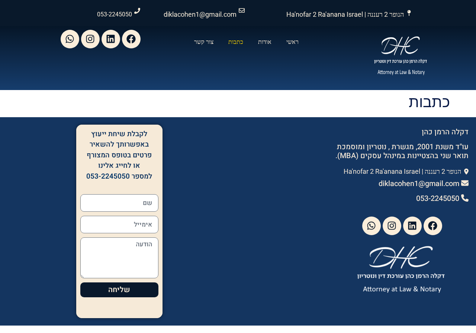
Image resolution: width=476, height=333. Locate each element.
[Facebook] (131, 39)
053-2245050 (114, 14)
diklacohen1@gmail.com (200, 14)
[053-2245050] (137, 11)
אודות (264, 41)
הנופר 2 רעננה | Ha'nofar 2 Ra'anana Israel (345, 14)
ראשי (292, 41)
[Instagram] (90, 39)
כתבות (235, 41)
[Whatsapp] (70, 39)
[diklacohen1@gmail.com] (242, 10)
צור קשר (203, 41)
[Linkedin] (111, 39)
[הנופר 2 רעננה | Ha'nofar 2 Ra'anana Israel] (409, 13)
